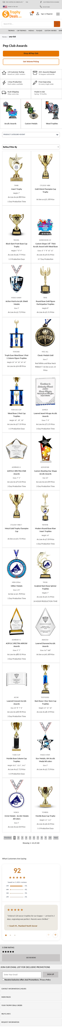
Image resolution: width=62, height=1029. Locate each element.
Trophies (11, 31)
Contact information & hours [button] (13, 989)
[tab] (6, 935)
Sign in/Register (47, 14)
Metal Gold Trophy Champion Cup (16, 530)
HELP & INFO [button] (6, 1014)
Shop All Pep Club (31, 53)
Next (56, 838)
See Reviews (31, 958)
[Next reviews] (55, 935)
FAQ (27, 2)
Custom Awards (51, 31)
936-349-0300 (46, 7)
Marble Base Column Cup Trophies (16, 760)
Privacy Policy (45, 980)
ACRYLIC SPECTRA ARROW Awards (16, 644)
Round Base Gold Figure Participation (45, 302)
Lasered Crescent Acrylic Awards (16, 702)
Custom (45, 245)
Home (4, 37)
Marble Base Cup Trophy (45, 816)
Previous (7, 838)
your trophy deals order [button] (11, 1005)
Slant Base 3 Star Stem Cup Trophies (45, 702)
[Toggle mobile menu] (58, 14)
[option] (10, 114)
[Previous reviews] (48, 935)
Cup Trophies (21, 31)
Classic (45, 355)
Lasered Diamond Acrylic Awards (45, 644)
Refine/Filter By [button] (10, 147)
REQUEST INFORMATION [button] (10, 1022)
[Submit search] (57, 24)
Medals (31, 31)
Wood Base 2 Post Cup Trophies (17, 414)
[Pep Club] (10, 110)
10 (50, 838)
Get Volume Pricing (31, 62)
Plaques (39, 31)
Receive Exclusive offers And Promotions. (21, 980)
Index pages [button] (6, 997)
